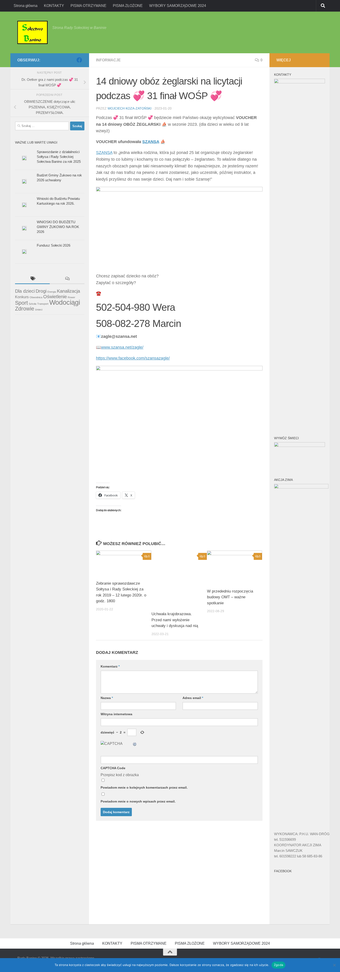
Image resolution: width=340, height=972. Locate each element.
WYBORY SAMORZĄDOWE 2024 (177, 6)
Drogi (41, 291)
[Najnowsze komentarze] (67, 279)
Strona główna (25, 6)
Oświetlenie (55, 296)
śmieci (38, 309)
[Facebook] (79, 60)
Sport (21, 303)
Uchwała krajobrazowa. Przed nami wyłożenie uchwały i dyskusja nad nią (174, 620)
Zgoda (278, 965)
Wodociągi (64, 302)
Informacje (108, 60)
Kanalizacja (68, 291)
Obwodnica (36, 297)
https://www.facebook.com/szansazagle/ (133, 358)
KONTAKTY (54, 6)
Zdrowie (24, 309)
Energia (51, 291)
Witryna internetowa (116, 714)
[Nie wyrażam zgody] (334, 965)
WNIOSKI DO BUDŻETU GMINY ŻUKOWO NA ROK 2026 (58, 227)
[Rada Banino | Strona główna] (32, 32)
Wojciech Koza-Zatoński (129, 108)
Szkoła (32, 303)
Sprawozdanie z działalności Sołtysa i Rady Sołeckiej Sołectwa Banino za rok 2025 (59, 156)
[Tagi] (32, 279)
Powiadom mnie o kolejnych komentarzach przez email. (144, 787)
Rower (71, 297)
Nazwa (107, 698)
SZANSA (150, 141)
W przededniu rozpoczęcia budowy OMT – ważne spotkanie (230, 597)
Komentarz (110, 666)
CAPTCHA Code (113, 768)
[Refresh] (134, 744)
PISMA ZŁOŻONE (128, 6)
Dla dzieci (25, 291)
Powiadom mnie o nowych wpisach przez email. (138, 801)
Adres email (192, 698)
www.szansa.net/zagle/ (122, 347)
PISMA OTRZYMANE (88, 6)
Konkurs (22, 297)
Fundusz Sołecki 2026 (53, 245)
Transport (42, 303)
